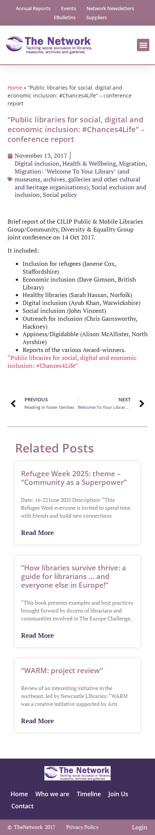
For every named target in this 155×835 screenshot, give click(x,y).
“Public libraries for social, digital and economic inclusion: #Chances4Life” (72, 362)
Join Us (118, 794)
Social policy (60, 194)
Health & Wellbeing (89, 163)
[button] (143, 45)
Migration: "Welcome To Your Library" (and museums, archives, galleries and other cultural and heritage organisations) (77, 179)
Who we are (52, 794)
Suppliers (96, 17)
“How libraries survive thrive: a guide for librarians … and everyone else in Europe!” (73, 576)
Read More (37, 533)
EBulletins (65, 17)
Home (15, 87)
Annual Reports (33, 8)
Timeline (89, 794)
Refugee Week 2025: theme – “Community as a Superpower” (74, 477)
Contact (22, 806)
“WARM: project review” (62, 670)
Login (139, 827)
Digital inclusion (37, 163)
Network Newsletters (110, 8)
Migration (132, 163)
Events (68, 8)
